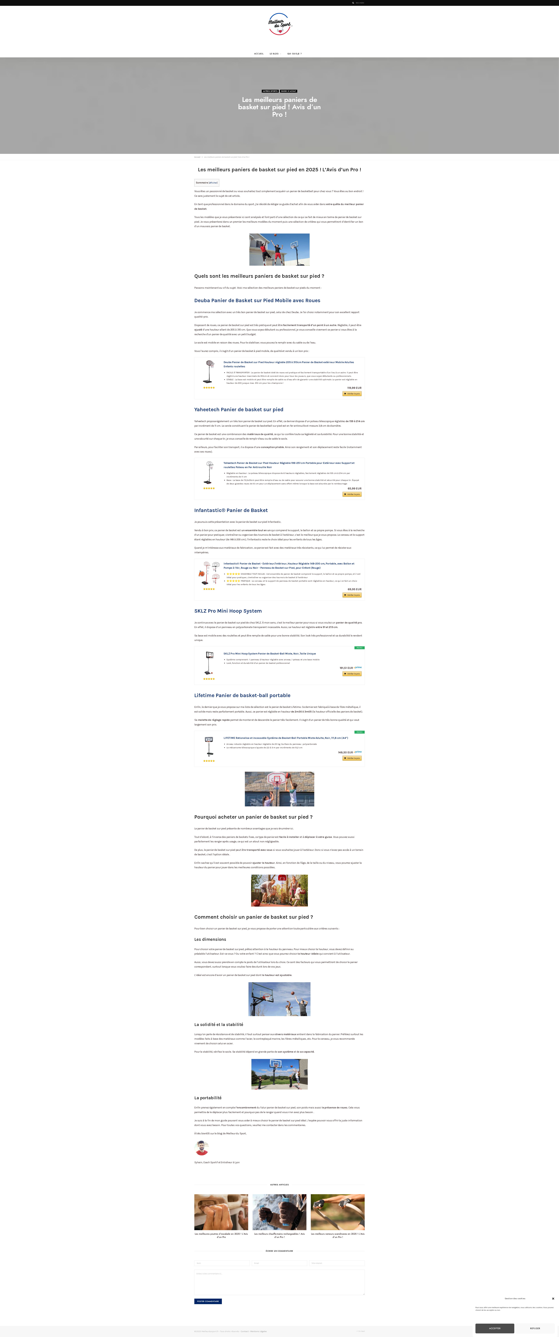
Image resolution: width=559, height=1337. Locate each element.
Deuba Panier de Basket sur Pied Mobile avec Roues (258, 300)
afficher (213, 182)
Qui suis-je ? (294, 54)
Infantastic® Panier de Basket (231, 510)
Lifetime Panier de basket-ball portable (242, 695)
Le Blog (274, 54)
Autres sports (270, 91)
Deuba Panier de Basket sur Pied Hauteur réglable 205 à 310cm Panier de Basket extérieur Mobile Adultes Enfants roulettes (289, 364)
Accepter (495, 1328)
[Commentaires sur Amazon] (209, 387)
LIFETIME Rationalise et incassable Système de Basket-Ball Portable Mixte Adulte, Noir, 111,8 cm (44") (286, 738)
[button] (553, 1298)
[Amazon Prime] (358, 668)
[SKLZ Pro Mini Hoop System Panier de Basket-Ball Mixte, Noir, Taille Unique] (209, 663)
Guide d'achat (288, 91)
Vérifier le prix (353, 393)
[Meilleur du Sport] (279, 24)
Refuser (535, 1328)
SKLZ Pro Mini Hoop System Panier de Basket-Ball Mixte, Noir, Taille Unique (270, 653)
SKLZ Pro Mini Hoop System (228, 611)
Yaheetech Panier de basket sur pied (238, 409)
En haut (361, 1331)
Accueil (259, 54)
